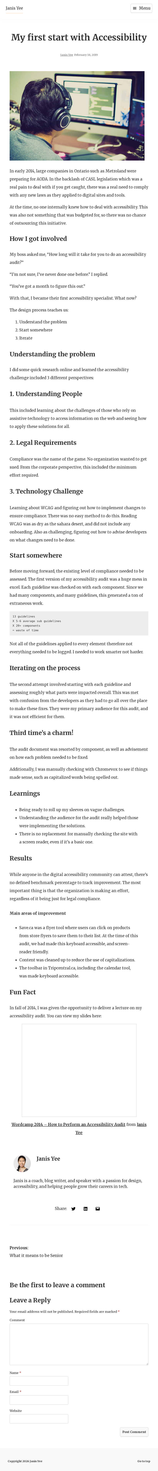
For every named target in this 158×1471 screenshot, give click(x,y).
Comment (17, 1320)
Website (16, 1411)
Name (15, 1373)
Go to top (143, 1461)
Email (15, 1392)
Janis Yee (14, 8)
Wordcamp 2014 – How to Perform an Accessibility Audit (68, 1124)
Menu (144, 8)
